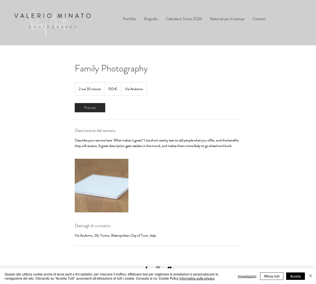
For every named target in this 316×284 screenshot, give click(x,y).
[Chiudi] (310, 276)
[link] (90, 107)
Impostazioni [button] (247, 276)
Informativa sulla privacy (197, 278)
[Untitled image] (101, 185)
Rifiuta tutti (271, 276)
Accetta (295, 276)
